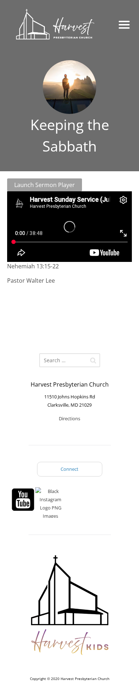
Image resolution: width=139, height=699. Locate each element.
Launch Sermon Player (44, 185)
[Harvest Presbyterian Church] (60, 25)
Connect (69, 469)
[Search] (93, 360)
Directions (69, 418)
